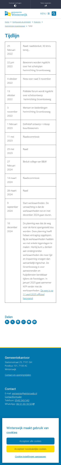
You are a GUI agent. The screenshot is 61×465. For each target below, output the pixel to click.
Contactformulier (13, 396)
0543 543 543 (22, 400)
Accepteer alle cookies (30, 441)
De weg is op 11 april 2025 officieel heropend (38, 294)
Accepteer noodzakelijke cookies (30, 448)
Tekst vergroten (45, 3)
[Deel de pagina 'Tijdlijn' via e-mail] (29, 322)
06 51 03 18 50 (24, 403)
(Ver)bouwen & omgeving (21, 22)
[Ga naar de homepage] (16, 13)
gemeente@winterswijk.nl (24, 393)
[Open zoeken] (54, 13)
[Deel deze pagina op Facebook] (18, 322)
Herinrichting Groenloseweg (15, 26)
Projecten (37, 22)
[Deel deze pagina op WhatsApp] (23, 322)
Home (7, 22)
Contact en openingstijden (18, 374)
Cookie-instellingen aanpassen (30, 456)
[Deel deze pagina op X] (12, 322)
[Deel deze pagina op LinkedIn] (7, 322)
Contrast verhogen (15, 3)
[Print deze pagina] (34, 322)
